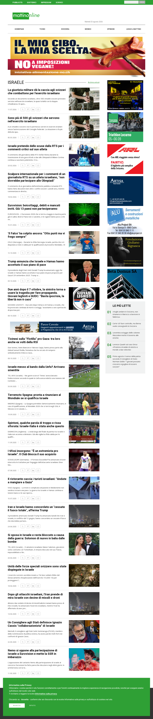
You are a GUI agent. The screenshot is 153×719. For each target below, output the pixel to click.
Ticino (42, 29)
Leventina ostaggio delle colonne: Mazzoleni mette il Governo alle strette (126, 335)
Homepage (19, 29)
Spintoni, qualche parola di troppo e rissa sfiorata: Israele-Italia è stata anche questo (36, 424)
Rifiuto (32, 705)
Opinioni (111, 29)
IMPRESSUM (46, 2)
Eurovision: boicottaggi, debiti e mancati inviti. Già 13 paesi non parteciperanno (34, 207)
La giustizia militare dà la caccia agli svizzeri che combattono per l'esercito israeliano (37, 91)
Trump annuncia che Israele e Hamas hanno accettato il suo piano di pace (36, 263)
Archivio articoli (93, 82)
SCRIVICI (59, 2)
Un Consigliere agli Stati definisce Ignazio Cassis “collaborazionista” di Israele (35, 624)
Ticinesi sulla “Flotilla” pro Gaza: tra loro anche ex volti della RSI (34, 340)
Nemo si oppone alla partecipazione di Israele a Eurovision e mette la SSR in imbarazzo (32, 654)
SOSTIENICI (31, 2)
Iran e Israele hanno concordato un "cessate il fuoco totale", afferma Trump (36, 508)
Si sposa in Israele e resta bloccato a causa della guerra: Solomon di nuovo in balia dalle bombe (36, 538)
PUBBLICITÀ (17, 2)
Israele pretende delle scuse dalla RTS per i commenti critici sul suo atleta (36, 147)
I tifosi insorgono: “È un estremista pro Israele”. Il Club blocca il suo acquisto (33, 452)
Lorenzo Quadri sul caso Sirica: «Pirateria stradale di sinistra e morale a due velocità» (125, 347)
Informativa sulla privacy (46, 694)
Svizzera (65, 29)
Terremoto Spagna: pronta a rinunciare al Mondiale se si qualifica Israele (34, 396)
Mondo (88, 29)
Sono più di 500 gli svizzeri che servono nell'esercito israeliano (33, 119)
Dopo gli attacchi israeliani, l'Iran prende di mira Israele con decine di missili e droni (35, 596)
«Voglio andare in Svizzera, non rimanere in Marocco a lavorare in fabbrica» (126, 314)
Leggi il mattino (133, 29)
